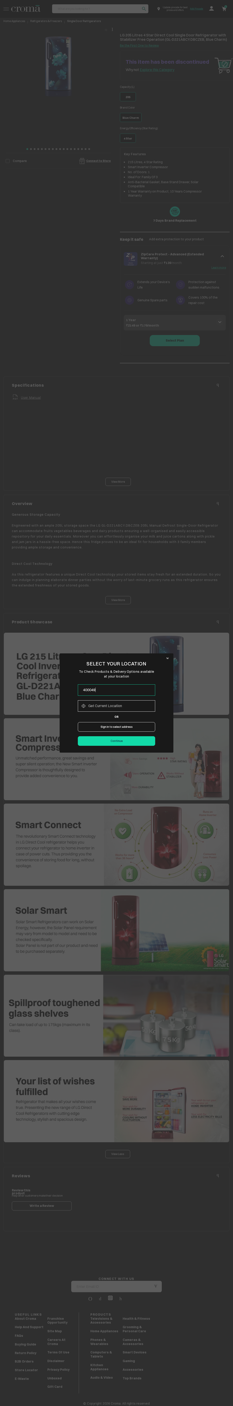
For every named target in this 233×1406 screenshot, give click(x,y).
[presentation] (116, 690)
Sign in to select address (117, 726)
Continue (117, 741)
